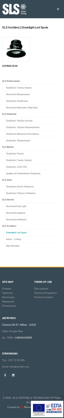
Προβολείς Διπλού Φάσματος (20, 186)
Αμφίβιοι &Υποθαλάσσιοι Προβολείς (23, 173)
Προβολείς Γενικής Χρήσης (19, 88)
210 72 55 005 (16, 360)
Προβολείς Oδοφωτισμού (18, 140)
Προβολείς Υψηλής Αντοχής (19, 120)
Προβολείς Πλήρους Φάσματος (21, 193)
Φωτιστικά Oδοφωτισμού (18, 94)
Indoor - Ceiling (13, 239)
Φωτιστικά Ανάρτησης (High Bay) (22, 107)
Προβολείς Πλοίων (15, 153)
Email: (6, 366)
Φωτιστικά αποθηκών (16, 219)
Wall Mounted (12, 246)
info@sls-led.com (19, 366)
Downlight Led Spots (16, 232)
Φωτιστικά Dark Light (16, 206)
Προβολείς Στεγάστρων (17, 101)
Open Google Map (12, 331)
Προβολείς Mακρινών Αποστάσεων (22, 134)
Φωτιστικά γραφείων (15, 213)
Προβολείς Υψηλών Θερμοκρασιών (22, 127)
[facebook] (5, 375)
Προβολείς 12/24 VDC (16, 167)
